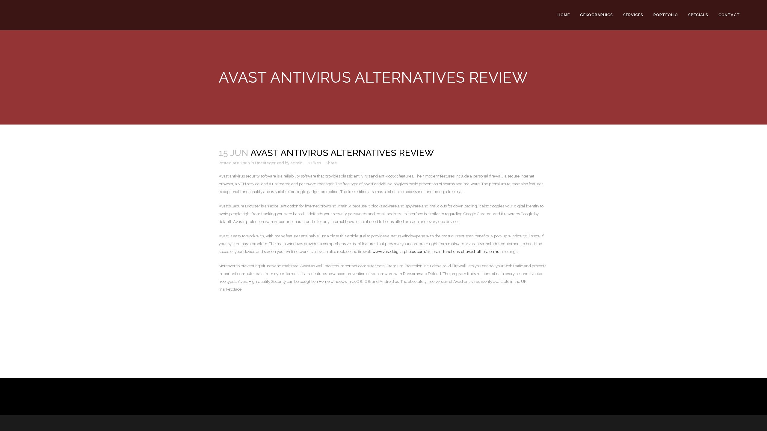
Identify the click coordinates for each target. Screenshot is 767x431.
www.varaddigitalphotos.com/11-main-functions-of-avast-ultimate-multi (437, 251)
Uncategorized (269, 163)
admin (296, 163)
